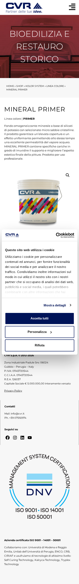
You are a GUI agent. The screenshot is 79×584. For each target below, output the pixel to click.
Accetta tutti (39, 318)
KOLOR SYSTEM (34, 86)
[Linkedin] (22, 437)
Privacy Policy (13, 390)
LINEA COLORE (55, 86)
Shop (19, 86)
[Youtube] (30, 437)
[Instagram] (15, 437)
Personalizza (37, 332)
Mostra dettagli (55, 305)
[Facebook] (7, 437)
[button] (67, 175)
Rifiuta (39, 345)
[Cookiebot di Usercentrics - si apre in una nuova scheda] (56, 235)
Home (10, 86)
